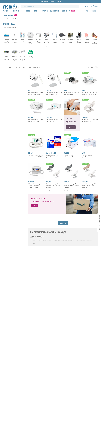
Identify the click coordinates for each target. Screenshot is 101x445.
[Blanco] (49, 190)
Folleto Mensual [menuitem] (66, 11)
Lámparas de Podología (54, 41)
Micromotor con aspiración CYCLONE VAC (54, 120)
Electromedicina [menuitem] (17, 11)
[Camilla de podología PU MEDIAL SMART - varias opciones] (90, 171)
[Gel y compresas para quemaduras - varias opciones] (54, 142)
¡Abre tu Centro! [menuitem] (8, 15)
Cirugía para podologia (6, 58)
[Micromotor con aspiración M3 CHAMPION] (72, 80)
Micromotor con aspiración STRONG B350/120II (54, 93)
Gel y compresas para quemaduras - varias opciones (52, 157)
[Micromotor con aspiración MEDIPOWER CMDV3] (36, 107)
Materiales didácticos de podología (94, 41)
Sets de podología (30, 57)
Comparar (90, 67)
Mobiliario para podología (38, 41)
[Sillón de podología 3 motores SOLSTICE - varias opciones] (72, 171)
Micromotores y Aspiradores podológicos (46, 43)
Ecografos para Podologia (78, 41)
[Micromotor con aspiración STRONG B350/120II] (54, 80)
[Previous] (3, 45)
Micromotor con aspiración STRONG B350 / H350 (36, 93)
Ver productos (71, 127)
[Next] (97, 45)
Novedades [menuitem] (45, 11)
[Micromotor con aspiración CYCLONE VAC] (54, 107)
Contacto (93, 11)
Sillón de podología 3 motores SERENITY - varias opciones (53, 186)
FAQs (87, 11)
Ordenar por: (19, 67)
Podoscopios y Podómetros (14, 58)
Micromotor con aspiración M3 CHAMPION (71, 93)
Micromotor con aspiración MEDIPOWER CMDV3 (36, 120)
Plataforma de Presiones (62, 41)
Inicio (4, 18)
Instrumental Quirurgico (14, 41)
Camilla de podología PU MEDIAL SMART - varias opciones (89, 186)
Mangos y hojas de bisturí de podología (22, 58)
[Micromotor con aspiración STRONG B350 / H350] (36, 80)
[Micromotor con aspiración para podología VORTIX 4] (36, 142)
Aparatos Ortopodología (70, 41)
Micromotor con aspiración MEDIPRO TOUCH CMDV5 (89, 93)
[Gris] (47, 190)
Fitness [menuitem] (36, 11)
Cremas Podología (22, 40)
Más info (35, 205)
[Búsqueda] (77, 6)
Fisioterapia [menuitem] (6, 11)
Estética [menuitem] (28, 11)
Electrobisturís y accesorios (6, 41)
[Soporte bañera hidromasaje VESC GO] (72, 142)
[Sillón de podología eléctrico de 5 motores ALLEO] (90, 107)
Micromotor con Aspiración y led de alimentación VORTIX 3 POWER (36, 186)
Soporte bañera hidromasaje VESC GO (70, 156)
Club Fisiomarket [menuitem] (54, 11)
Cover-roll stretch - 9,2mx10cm (87, 156)
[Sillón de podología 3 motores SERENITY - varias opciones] (54, 171)
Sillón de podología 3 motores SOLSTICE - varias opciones (71, 186)
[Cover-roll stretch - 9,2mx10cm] (90, 142)
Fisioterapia (9, 18)
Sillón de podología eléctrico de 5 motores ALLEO (90, 120)
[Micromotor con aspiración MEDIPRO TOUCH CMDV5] (90, 80)
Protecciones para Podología (86, 41)
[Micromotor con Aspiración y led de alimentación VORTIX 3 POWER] (36, 171)
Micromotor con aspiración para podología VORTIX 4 (36, 156)
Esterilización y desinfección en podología (30, 42)
